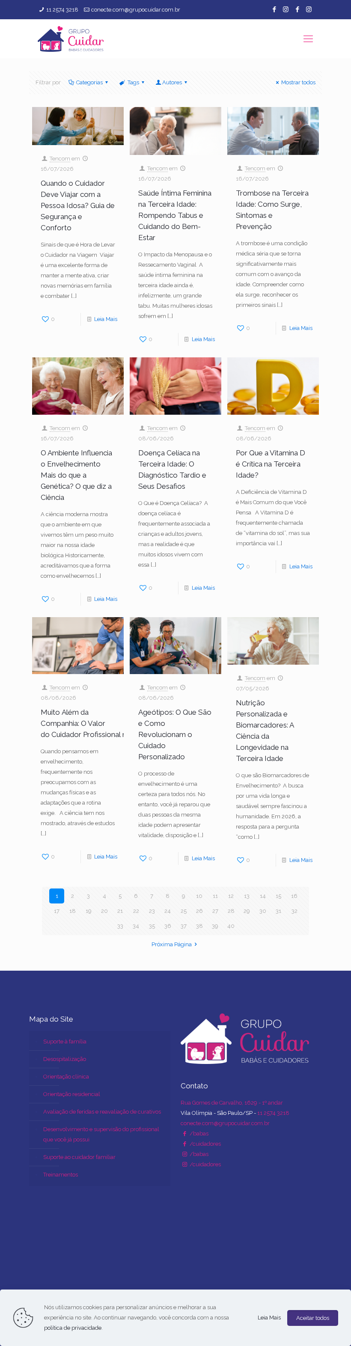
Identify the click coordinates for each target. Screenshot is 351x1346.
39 (215, 926)
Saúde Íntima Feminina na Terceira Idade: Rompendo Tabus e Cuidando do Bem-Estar (174, 215)
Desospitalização (64, 1059)
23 (152, 911)
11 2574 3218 (62, 9)
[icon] (297, 9)
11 (215, 896)
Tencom (60, 158)
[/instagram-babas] (184, 1154)
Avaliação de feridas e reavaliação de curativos (102, 1111)
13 (247, 896)
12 (231, 896)
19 (89, 911)
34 (136, 926)
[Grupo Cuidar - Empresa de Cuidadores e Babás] (71, 38)
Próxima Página (172, 944)
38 (199, 926)
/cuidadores (204, 1144)
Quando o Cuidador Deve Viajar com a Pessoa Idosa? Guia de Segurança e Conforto (78, 205)
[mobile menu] (308, 38)
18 (72, 911)
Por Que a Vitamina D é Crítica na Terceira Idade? (270, 464)
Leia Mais (105, 319)
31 (278, 911)
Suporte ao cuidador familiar (79, 1157)
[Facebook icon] (274, 9)
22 (136, 911)
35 (152, 926)
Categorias (89, 82)
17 (56, 911)
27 (215, 911)
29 (247, 911)
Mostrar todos (298, 82)
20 (104, 911)
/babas (198, 1133)
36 (167, 926)
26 (199, 911)
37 (184, 926)
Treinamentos (60, 1174)
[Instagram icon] (285, 9)
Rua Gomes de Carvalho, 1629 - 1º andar (232, 1102)
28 (231, 911)
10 (199, 896)
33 (120, 926)
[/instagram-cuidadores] (184, 1164)
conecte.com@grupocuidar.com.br (135, 9)
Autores (172, 82)
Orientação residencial (71, 1094)
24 (167, 911)
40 (231, 926)
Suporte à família (64, 1041)
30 (262, 911)
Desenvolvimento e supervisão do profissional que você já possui (101, 1134)
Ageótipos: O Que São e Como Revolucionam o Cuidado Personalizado (174, 734)
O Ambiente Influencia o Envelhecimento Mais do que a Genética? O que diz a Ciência (76, 475)
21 (120, 911)
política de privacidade (72, 1328)
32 (294, 911)
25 (184, 911)
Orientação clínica (66, 1076)
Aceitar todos (312, 1318)
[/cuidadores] (184, 1144)
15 (278, 896)
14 (263, 896)
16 (294, 896)
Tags (133, 82)
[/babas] (184, 1133)
